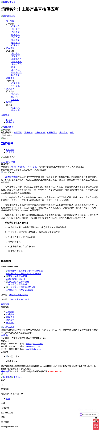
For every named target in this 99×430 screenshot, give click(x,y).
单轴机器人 (16, 59)
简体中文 (10, 122)
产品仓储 (15, 37)
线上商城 (7, 374)
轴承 (13, 67)
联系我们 (10, 102)
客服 (8, 398)
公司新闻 (15, 83)
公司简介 (15, 26)
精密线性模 (40, 132)
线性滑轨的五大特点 (18, 295)
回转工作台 (16, 72)
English (9, 120)
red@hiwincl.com (33, 346)
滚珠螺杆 (15, 56)
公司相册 (15, 45)
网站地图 (15, 110)
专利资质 (15, 29)
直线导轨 (15, 94)
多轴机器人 (16, 62)
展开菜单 (7, 377)
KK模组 (15, 99)
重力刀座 (15, 70)
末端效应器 (16, 64)
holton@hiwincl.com (34, 343)
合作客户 (15, 43)
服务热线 (17, 377)
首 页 (13, 167)
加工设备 (15, 40)
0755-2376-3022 (8, 162)
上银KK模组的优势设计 (20, 299)
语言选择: (5, 115)
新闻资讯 (10, 78)
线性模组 (63, 132)
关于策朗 (10, 21)
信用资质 (15, 34)
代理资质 (15, 32)
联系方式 (15, 108)
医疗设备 (15, 75)
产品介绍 (10, 48)
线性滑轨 (15, 53)
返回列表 (5, 304)
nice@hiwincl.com (33, 349)
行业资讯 (15, 86)
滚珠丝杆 (15, 97)
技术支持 (10, 89)
